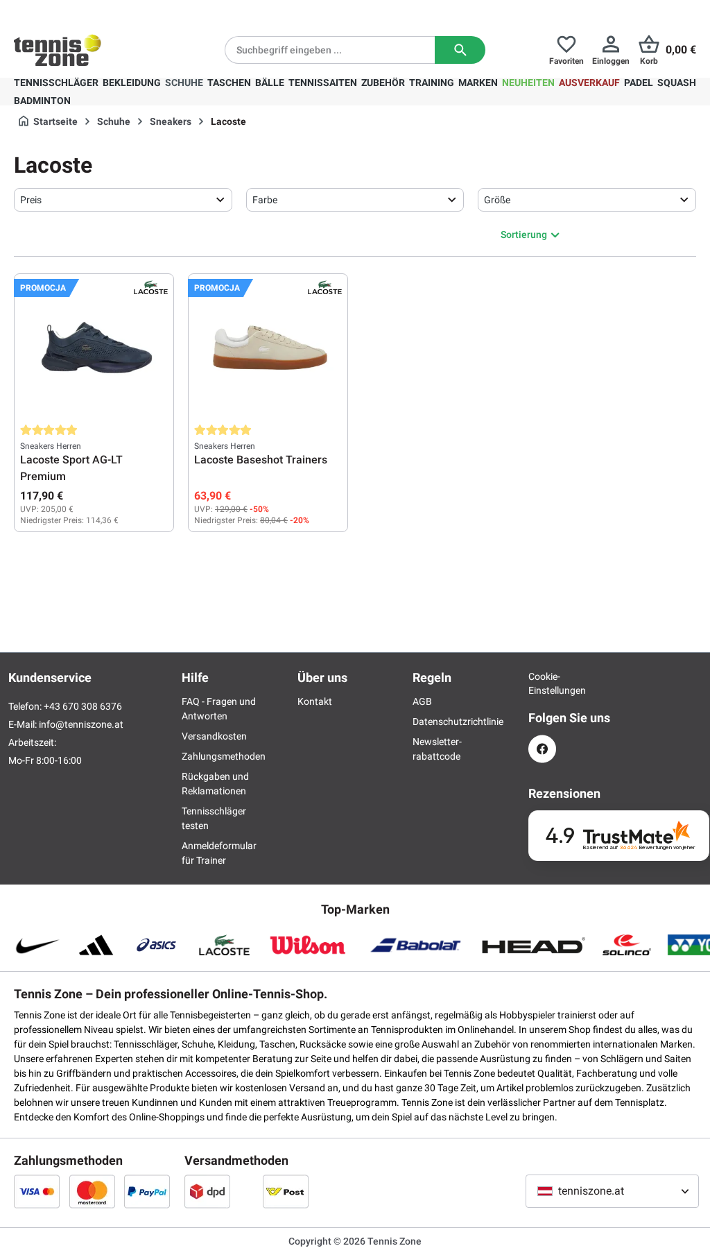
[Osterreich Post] (286, 1191)
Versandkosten (214, 736)
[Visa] (37, 1191)
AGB (422, 701)
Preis (31, 199)
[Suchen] (460, 50)
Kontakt (314, 701)
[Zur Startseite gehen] (57, 50)
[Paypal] (147, 1191)
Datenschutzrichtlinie (458, 721)
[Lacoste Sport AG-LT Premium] (93, 349)
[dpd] (207, 1191)
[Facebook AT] (542, 749)
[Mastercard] (92, 1191)
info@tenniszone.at (81, 724)
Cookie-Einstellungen (542, 683)
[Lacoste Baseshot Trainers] (268, 349)
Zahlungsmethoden (224, 756)
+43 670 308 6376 (100, 11)
